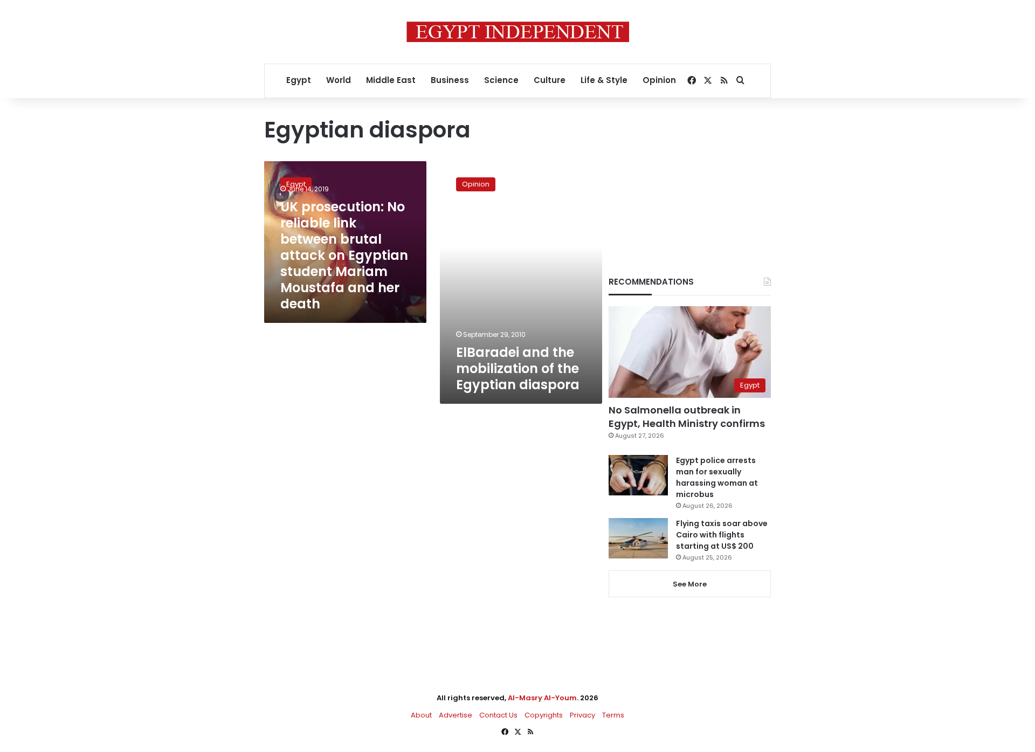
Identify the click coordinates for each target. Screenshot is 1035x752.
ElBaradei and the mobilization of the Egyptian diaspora (517, 368)
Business (450, 80)
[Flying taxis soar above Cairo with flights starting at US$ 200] (638, 538)
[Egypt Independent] (517, 32)
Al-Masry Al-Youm (542, 698)
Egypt (298, 80)
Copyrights (544, 715)
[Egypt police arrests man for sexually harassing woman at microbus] (638, 475)
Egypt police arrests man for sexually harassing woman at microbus (717, 477)
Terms (613, 715)
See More (690, 584)
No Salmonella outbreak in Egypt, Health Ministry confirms (687, 416)
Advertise (455, 715)
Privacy (582, 715)
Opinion (659, 80)
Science (501, 80)
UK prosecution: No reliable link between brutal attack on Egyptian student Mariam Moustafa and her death (344, 255)
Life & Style (604, 80)
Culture (549, 80)
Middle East (391, 80)
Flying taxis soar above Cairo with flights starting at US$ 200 (722, 534)
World (338, 80)
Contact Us (498, 715)
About (421, 715)
